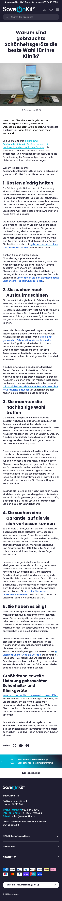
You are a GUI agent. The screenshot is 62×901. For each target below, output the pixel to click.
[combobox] (31, 17)
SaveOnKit (13, 894)
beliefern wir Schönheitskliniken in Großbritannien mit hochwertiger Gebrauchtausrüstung (26, 144)
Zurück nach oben (31, 773)
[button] (51, 9)
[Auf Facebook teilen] (21, 745)
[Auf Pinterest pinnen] (27, 745)
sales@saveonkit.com (23, 816)
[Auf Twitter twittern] (14, 745)
